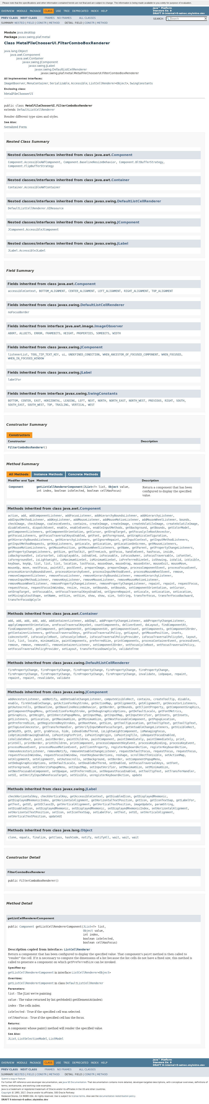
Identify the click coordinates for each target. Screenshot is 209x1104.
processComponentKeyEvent (115, 743)
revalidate (45, 678)
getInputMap (92, 715)
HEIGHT (68, 333)
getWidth (14, 731)
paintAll (56, 567)
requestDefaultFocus (134, 751)
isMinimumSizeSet (103, 559)
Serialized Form (15, 127)
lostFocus (87, 563)
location (70, 563)
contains (79, 524)
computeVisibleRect (119, 699)
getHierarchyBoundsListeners (30, 539)
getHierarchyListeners (72, 539)
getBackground (136, 527)
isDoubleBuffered (85, 731)
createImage (99, 524)
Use (58, 11)
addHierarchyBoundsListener (115, 515)
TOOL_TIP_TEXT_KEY (45, 354)
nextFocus (39, 567)
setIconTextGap (78, 812)
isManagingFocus (152, 731)
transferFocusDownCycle (98, 649)
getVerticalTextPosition (111, 804)
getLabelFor (185, 800)
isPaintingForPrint (66, 735)
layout (191, 637)
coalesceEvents (58, 524)
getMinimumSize (89, 719)
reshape (121, 755)
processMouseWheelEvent (152, 572)
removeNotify (57, 751)
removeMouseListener (98, 580)
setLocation (161, 592)
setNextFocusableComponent (28, 771)
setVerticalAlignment (156, 812)
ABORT (12, 333)
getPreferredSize (21, 723)
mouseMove (178, 563)
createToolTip (164, 699)
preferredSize (100, 641)
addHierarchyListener (156, 515)
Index (95, 11)
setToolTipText (150, 771)
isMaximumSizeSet (73, 559)
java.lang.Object (16, 51)
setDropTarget (18, 592)
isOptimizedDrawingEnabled (28, 735)
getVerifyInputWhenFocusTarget (98, 727)
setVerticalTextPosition (27, 816)
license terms (78, 1096)
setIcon (57, 812)
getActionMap (101, 703)
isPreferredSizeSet (133, 559)
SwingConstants (141, 83)
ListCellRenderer (102, 83)
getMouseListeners (162, 544)
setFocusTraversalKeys (146, 763)
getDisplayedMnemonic (150, 796)
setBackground (93, 759)
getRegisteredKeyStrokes (56, 723)
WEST (91, 405)
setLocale (141, 592)
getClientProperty (149, 707)
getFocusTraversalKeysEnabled (62, 535)
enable (62, 527)
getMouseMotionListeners (27, 547)
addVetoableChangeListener (80, 699)
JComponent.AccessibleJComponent (33, 229)
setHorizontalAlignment (170, 808)
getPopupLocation (161, 719)
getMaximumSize (63, 719)
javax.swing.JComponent (40, 62)
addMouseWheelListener (159, 519)
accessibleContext (22, 291)
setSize (64, 595)
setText (120, 812)
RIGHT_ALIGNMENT (136, 291)
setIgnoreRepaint (117, 592)
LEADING (69, 400)
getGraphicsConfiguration (146, 535)
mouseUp (13, 567)
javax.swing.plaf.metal (34, 37)
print (180, 739)
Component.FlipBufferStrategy (31, 166)
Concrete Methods (83, 474)
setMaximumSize (130, 767)
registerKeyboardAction (129, 747)
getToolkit (76, 552)
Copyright (6, 1093)
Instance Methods (48, 474)
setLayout (69, 649)
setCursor (177, 587)
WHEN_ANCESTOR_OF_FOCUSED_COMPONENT (130, 354)
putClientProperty (94, 747)
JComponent (128, 222)
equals (24, 837)
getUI (27, 804)
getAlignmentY (149, 703)
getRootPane (87, 723)
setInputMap (77, 767)
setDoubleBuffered (92, 763)
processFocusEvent (182, 567)
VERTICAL (78, 405)
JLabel (122, 243)
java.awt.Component (25, 55)
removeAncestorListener (26, 751)
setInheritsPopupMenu (48, 767)
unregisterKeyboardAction (109, 775)
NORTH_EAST (117, 400)
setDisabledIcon (20, 808)
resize (72, 587)
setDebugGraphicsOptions (27, 763)
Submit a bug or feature (13, 1079)
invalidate (147, 674)
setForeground (18, 767)
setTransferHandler (179, 771)
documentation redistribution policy (117, 1096)
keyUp (27, 563)
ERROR (38, 333)
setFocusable (42, 592)
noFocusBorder (18, 312)
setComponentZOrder (107, 645)
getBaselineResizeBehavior (75, 707)
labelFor (14, 379)
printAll (14, 743)
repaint (154, 583)
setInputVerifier (103, 767)
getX (27, 731)
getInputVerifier (139, 715)
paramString (164, 804)
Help (104, 11)
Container (120, 180)
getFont (93, 535)
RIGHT (169, 400)
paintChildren (77, 739)
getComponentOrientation (64, 532)
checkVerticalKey (54, 796)
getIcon (141, 800)
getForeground (113, 535)
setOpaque (59, 771)
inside (168, 552)
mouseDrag (123, 563)
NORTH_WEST (137, 400)
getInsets (162, 715)
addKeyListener (58, 519)
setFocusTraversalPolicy (175, 645)
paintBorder (54, 739)
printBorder (33, 743)
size (111, 595)
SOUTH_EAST (16, 405)
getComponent (45, 629)
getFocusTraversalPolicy (102, 633)
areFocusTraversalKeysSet (71, 625)
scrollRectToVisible (145, 755)
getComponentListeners (25, 532)
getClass (55, 837)
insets (176, 633)
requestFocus (187, 583)
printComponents (126, 641)
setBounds (100, 587)
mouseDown (105, 563)
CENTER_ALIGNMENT (81, 291)
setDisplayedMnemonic (52, 808)
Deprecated (80, 11)
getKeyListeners (59, 544)
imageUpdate (143, 804)
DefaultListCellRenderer (36, 109)
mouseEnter (142, 563)
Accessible (79, 83)
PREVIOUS (154, 400)
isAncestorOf (18, 637)
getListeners (18, 719)
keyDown (13, 563)
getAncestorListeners (179, 703)
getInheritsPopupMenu (63, 715)
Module (22, 11)
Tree (66, 11)
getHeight (36, 715)
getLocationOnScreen (129, 544)
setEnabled (117, 763)
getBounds (157, 527)
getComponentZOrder (181, 629)
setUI (12, 775)
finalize (39, 837)
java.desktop (26, 32)
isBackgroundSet (20, 555)
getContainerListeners (25, 633)
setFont (172, 763)
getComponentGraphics (182, 707)
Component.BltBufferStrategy (141, 162)
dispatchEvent (43, 527)
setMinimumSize (156, 767)
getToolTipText (158, 723)
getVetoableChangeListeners (147, 727)
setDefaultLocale (62, 763)
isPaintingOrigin (98, 735)
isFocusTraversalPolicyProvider (114, 637)
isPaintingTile (125, 735)
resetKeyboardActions (96, 755)
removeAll (41, 645)
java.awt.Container (29, 58)
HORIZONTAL (52, 400)
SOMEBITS (102, 333)
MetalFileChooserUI (18, 93)
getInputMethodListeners (169, 539)
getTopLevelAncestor (23, 727)
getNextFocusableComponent (124, 719)
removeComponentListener (27, 575)
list (37, 563)
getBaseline (43, 707)
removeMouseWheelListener (27, 583)
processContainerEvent (159, 641)
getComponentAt (70, 629)
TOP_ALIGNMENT (162, 291)
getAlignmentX (124, 703)
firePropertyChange (22, 670)
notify (86, 837)
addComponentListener (45, 515)
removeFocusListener (64, 575)
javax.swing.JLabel (42, 66)
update (137, 775)
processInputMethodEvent (111, 572)
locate (32, 641)
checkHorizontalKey (22, 796)
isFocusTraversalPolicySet (162, 637)
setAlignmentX (18, 759)
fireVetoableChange (35, 703)
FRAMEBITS (53, 333)
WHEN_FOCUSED (171, 354)
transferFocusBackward (175, 595)
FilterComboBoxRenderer (26, 447)
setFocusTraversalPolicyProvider (33, 649)
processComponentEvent (147, 567)
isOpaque (164, 674)
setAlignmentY (43, 759)
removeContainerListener (71, 645)
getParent (139, 547)
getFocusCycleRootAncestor (149, 532)
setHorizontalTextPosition (28, 812)
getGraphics (17, 715)
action (13, 515)
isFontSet (183, 555)
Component (121, 155)
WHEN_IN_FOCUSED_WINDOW (26, 358)
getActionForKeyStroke (71, 703)
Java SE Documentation (74, 1082)
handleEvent (134, 552)
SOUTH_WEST (36, 405)
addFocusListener (78, 515)
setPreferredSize (83, 771)
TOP (49, 405)
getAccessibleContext (86, 796)
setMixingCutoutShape (24, 595)
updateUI (55, 816)
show (91, 595)
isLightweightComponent (119, 731)
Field (30, 22)
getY (37, 731)
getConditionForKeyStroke (65, 711)
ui (63, 354)
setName (49, 595)
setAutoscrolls (68, 759)
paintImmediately (130, 739)
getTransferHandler (57, 727)
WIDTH (116, 333)
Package (35, 11)
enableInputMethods (107, 527)
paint (38, 739)
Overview (7, 11)
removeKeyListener (66, 580)
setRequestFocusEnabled (117, 771)
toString (123, 595)
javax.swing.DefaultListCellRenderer (61, 69)
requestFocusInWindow (47, 587)
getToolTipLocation (128, 723)
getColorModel (178, 527)
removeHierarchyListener (152, 575)
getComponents (152, 629)
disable (183, 699)
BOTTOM (13, 400)
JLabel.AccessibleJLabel (27, 250)
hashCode (71, 837)
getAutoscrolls (19, 707)
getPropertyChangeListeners (171, 547)
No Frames (64, 18)
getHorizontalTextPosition (111, 800)
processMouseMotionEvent (58, 747)
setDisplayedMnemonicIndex (128, 808)
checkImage (16, 524)
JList (88, 487)
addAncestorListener (23, 699)
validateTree (129, 649)
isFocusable (108, 555)
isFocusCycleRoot (44, 637)
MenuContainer (37, 83)
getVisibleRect (182, 727)
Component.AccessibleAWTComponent (34, 162)
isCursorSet (45, 555)
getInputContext (134, 539)
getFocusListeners (22, 535)
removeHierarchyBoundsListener (106, 575)
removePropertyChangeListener (73, 583)
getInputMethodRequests (26, 544)
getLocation (102, 544)
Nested (19, 22)
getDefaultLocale (142, 711)
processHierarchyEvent (72, 572)
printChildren (56, 743)
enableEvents (80, 527)
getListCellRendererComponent (59, 487)
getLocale (82, 544)
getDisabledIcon (118, 796)
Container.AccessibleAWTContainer (34, 187)
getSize (59, 552)
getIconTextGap (161, 800)
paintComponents (74, 641)
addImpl (90, 621)
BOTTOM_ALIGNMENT (52, 291)
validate (63, 678)
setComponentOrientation (147, 587)
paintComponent (102, 739)
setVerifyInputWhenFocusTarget (43, 775)
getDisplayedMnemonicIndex (28, 800)
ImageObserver (14, 83)
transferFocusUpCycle (24, 600)
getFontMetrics (169, 711)
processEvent (189, 641)
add (23, 515)
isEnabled (88, 555)
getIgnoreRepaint (106, 539)
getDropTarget (115, 532)
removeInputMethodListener (28, 580)
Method (54, 22)
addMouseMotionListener (121, 519)
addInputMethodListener (26, 519)
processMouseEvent (22, 747)
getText (13, 804)
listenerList (18, 354)
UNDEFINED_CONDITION (83, 354)
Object (122, 83)
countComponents (106, 625)
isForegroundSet (20, 559)
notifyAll (101, 837)
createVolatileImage (147, 524)
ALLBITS (25, 333)
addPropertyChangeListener (119, 621)
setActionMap (174, 755)
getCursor (93, 532)
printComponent (81, 743)
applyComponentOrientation (28, 625)
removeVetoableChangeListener (93, 751)
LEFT (81, 400)
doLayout (151, 625)
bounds (184, 519)
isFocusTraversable (158, 555)
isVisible (191, 559)
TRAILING (61, 405)
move (26, 567)
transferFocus (144, 595)
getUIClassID (44, 804)
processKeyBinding (152, 743)
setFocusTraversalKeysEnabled (78, 592)
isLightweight (46, 559)
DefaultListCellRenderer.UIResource (35, 208)
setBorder (115, 759)
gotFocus (115, 552)
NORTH (102, 400)
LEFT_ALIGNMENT (109, 291)
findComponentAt (173, 625)
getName (123, 547)
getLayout (131, 633)
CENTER (26, 400)
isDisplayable (67, 555)
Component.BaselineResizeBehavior (89, 162)
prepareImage (94, 567)
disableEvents (18, 527)
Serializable (59, 83)
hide (65, 731)
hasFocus (153, 552)
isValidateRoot (19, 739)
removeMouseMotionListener (137, 580)
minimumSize (50, 641)
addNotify (49, 699)
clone (12, 837)
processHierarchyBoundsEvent (30, 572)
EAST (37, 400)
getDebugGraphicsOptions (107, 711)
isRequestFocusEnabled (157, 735)
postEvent (74, 567)
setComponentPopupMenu (143, 759)
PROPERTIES (85, 333)
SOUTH (180, 400)
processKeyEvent (182, 743)
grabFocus (51, 731)
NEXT (91, 400)
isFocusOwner (130, 555)
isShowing (159, 559)
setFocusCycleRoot (139, 645)
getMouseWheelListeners (96, 547)
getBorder (106, 707)
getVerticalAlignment (73, 804)
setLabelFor (102, 812)
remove (178, 572)
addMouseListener (86, 519)
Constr (42, 22)
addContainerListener (65, 621)
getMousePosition (62, 547)
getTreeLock (97, 552)
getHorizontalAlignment (70, 800)
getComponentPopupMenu (25, 711)
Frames (50, 18)
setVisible (78, 775)
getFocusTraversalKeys (63, 633)
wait (115, 837)
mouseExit (160, 563)
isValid (175, 559)
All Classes (87, 18)
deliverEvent (132, 625)
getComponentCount (125, 629)
